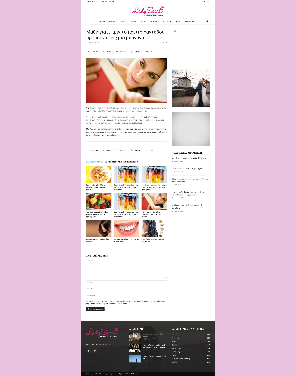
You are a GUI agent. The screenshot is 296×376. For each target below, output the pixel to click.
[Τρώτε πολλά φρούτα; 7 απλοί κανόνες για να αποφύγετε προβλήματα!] (98, 201)
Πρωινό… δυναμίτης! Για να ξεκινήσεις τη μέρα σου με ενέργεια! (95, 187)
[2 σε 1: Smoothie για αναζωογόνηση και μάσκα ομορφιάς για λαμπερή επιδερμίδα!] (126, 174)
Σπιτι (143, 21)
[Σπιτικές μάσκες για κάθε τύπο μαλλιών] (98, 228)
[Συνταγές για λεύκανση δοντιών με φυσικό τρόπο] (126, 228)
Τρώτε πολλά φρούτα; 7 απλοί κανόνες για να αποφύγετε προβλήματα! (97, 214)
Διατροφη (153, 21)
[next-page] (127, 246)
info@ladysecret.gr (103, 344)
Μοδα (122, 21)
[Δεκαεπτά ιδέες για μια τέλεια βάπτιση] (135, 337)
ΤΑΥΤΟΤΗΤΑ (135, 374)
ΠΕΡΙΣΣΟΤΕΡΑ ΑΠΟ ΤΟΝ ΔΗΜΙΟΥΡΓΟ (121, 162)
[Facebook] (204, 1)
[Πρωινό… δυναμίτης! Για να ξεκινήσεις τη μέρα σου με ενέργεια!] (98, 174)
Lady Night (167, 21)
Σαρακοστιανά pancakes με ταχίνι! (187, 168)
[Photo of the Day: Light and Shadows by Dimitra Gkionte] (135, 348)
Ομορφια (111, 21)
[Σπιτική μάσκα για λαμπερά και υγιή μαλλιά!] (154, 228)
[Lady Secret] (148, 11)
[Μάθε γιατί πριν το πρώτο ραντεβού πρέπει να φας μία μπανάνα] (154, 201)
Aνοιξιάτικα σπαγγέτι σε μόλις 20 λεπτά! (189, 158)
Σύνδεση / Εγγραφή (108, 1)
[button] (207, 21)
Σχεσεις (133, 21)
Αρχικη (102, 21)
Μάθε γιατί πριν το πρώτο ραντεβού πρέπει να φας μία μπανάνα (152, 214)
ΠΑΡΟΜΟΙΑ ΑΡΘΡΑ (94, 162)
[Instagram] (208, 1)
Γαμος (177, 21)
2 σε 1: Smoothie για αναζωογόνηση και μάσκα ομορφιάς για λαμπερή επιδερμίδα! (126, 187)
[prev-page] (124, 246)
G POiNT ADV (125, 374)
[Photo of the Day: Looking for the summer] (135, 359)
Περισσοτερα (190, 21)
